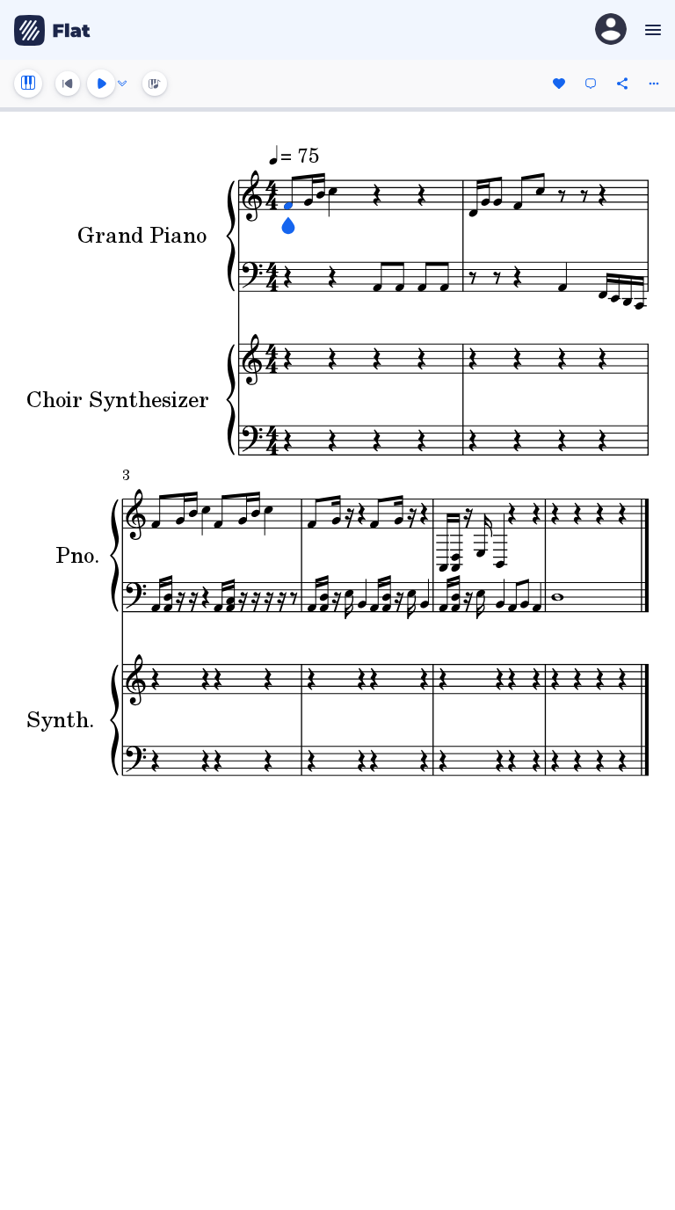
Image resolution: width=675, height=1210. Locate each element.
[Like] (559, 83)
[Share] (622, 84)
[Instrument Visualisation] (154, 83)
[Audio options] (122, 83)
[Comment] (590, 83)
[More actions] (654, 84)
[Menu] (651, 30)
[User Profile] (611, 30)
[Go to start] (67, 83)
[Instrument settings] (28, 83)
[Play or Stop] (101, 83)
